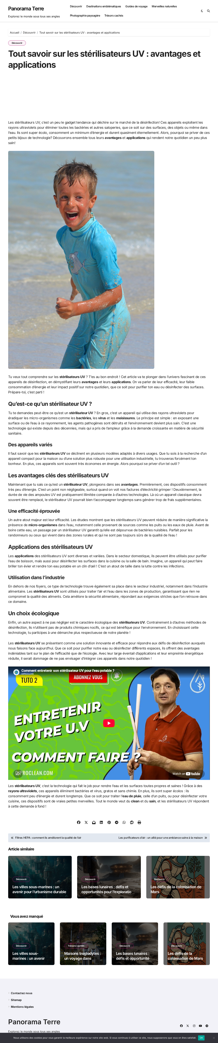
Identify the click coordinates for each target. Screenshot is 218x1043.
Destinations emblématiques (103, 6)
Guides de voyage (136, 6)
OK (201, 1037)
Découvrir (76, 6)
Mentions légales (22, 1006)
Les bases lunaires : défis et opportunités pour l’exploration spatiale (107, 892)
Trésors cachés (113, 15)
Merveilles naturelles (164, 6)
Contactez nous (21, 993)
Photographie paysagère (85, 15)
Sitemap (16, 1000)
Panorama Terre (26, 8)
